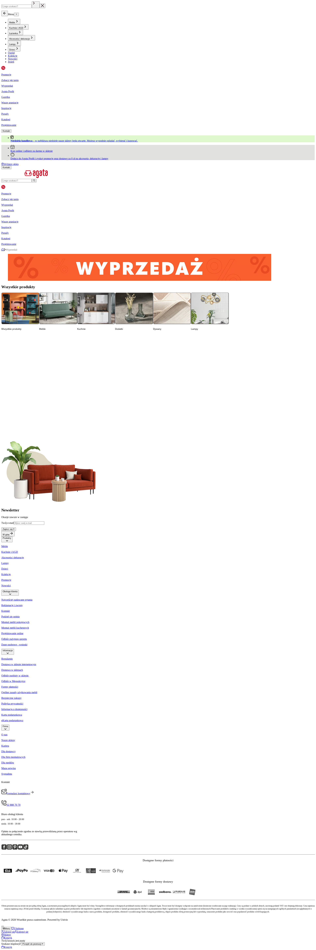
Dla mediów (7, 762)
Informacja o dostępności (14, 709)
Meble (58, 308)
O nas (4, 734)
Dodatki (134, 308)
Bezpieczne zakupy (11, 698)
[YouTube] (20, 848)
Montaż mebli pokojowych (15, 622)
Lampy (210, 308)
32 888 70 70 (13, 804)
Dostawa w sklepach (12, 670)
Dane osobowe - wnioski (14, 644)
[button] (7, 540)
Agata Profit (7, 91)
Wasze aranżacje (9, 102)
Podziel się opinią (10, 616)
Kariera (5, 745)
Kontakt (5, 611)
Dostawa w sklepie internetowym (18, 664)
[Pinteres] (15, 848)
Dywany (172, 308)
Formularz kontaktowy (18, 793)
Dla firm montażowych (13, 757)
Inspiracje (6, 108)
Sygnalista (6, 773)
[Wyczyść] (36, 4)
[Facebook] (4, 848)
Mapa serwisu (8, 768)
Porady (5, 113)
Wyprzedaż (7, 85)
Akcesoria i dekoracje (12, 557)
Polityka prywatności (12, 703)
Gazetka (5, 97)
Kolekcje (6, 574)
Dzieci (4, 568)
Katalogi (5, 119)
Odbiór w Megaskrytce (13, 681)
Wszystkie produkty (20, 308)
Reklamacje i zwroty (12, 605)
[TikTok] (25, 848)
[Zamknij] (4, 13)
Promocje (6, 580)
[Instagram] (9, 848)
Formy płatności (9, 686)
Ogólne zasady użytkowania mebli (19, 692)
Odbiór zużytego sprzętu (14, 639)
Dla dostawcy (8, 751)
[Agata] (158, 174)
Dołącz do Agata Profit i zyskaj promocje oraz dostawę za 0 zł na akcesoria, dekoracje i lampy (59, 158)
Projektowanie (8, 125)
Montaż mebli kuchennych (15, 627)
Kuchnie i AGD (9, 552)
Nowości (6, 585)
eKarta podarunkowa (12, 720)
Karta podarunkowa (11, 714)
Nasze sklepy (8, 740)
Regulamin (7, 658)
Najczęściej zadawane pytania (16, 599)
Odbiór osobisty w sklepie (15, 675)
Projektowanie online (12, 633)
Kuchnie (96, 308)
